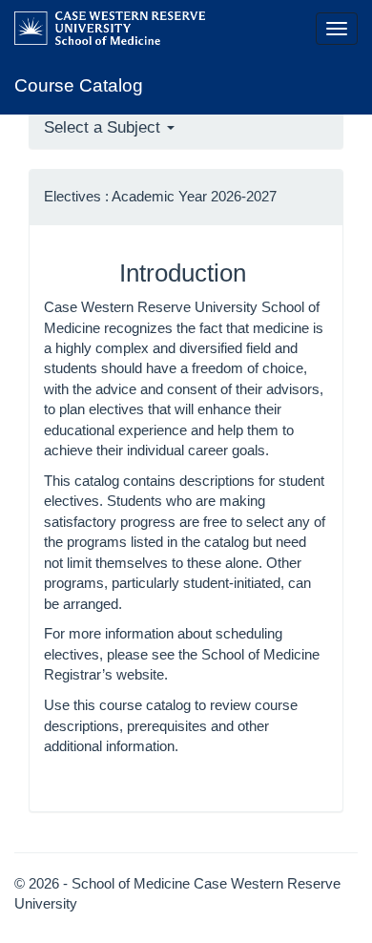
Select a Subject (104, 127)
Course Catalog (78, 85)
